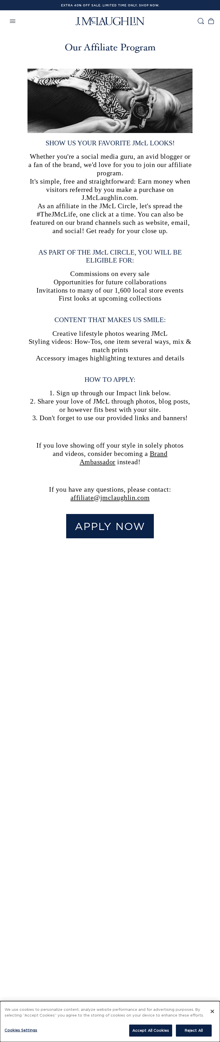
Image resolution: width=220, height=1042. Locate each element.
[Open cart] (211, 21)
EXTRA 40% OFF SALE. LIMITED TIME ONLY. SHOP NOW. (110, 5)
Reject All (194, 1030)
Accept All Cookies (150, 1030)
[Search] (200, 21)
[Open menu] (13, 21)
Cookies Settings (21, 1030)
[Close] (212, 1011)
